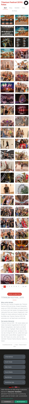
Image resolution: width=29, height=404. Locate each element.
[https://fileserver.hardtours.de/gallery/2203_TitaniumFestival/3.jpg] (22, 65)
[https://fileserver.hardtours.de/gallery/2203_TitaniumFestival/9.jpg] (7, 110)
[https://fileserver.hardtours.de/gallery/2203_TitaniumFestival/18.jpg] (7, 132)
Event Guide (8, 362)
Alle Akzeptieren (21, 401)
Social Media (9, 372)
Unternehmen (9, 357)
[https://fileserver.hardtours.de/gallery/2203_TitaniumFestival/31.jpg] (22, 211)
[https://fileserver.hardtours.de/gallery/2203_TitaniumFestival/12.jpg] (7, 98)
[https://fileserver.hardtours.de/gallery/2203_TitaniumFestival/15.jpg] (7, 121)
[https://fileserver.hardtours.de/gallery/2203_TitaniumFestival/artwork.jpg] (22, 31)
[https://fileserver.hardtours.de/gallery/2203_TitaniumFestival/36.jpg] (7, 256)
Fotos (16, 344)
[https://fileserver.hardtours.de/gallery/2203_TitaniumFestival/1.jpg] (22, 76)
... (13, 344)
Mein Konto (8, 367)
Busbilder (17, 7)
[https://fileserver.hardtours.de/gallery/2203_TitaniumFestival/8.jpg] (22, 87)
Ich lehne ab (7, 401)
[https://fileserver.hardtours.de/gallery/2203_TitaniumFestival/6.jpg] (7, 65)
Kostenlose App (9, 382)
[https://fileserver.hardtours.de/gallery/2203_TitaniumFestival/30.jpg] (7, 200)
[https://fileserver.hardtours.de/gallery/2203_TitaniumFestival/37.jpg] (22, 279)
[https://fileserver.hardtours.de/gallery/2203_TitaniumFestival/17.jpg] (7, 155)
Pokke (23, 7)
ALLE (5, 7)
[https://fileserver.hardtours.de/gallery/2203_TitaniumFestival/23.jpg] (7, 166)
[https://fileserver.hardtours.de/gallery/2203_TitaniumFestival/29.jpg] (7, 211)
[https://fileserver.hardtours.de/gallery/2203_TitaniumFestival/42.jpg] (22, 267)
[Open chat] (26, 3)
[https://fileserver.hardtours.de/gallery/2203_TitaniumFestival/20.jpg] (7, 143)
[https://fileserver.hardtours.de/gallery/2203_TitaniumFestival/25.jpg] (7, 189)
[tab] (14, 357)
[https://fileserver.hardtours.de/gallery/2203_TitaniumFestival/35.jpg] (22, 222)
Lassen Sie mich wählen (7, 398)
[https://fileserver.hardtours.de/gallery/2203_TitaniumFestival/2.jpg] (7, 76)
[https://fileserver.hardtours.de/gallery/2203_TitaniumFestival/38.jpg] (7, 279)
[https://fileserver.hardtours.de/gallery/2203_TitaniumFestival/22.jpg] (22, 189)
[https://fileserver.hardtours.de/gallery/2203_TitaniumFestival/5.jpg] (22, 53)
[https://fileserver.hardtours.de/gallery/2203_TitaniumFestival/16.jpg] (22, 155)
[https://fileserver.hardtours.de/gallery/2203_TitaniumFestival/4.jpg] (7, 87)
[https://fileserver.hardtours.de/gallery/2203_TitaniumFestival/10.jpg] (22, 110)
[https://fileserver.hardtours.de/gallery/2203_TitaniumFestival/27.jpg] (7, 222)
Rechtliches (8, 377)
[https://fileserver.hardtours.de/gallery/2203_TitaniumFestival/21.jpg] (22, 143)
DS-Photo (14, 11)
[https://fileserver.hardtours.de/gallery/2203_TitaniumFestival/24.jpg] (22, 166)
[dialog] (14, 396)
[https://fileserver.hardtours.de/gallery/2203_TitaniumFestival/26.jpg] (22, 200)
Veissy (10, 7)
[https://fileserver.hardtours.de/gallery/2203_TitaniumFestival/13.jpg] (22, 121)
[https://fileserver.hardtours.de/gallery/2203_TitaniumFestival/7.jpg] (22, 98)
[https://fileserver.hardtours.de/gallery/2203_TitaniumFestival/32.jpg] (22, 245)
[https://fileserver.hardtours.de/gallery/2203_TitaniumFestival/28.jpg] (7, 234)
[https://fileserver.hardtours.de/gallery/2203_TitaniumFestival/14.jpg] (22, 132)
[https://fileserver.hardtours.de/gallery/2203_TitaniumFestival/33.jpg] (7, 245)
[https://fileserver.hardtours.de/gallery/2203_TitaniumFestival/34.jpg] (22, 234)
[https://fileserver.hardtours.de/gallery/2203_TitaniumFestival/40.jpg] (7, 267)
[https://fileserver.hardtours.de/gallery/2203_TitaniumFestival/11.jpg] (22, 177)
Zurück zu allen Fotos (14, 294)
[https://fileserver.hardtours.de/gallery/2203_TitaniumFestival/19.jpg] (7, 177)
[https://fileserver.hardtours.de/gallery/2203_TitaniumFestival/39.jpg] (22, 256)
